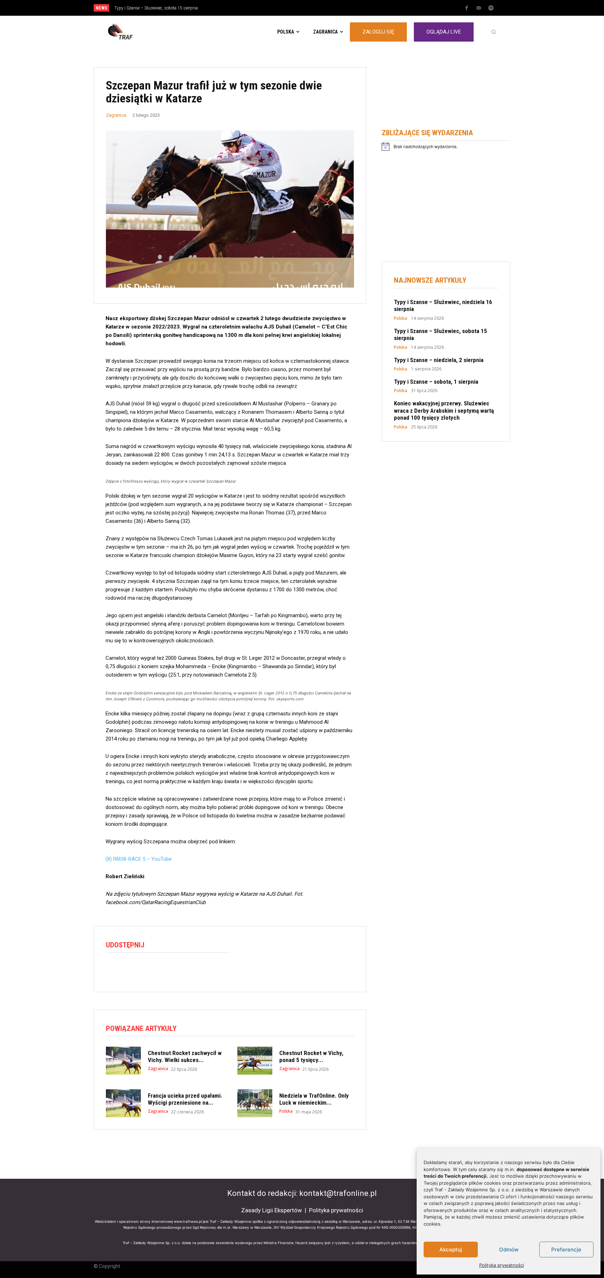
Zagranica (116, 115)
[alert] (446, 146)
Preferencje (566, 1249)
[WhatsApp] (145, 970)
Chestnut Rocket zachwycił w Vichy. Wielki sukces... (185, 1056)
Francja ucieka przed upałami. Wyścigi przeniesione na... (185, 1099)
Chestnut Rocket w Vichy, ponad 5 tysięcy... (311, 1056)
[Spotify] (491, 8)
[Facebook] (466, 8)
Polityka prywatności (501, 1265)
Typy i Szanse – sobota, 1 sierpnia (436, 381)
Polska (286, 1111)
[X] (129, 970)
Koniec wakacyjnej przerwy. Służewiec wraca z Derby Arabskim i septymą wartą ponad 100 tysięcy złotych (444, 410)
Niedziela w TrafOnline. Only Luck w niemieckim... (314, 1099)
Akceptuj (450, 1249)
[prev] (314, 7)
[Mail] (479, 8)
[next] (325, 7)
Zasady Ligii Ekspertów (271, 1210)
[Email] (161, 970)
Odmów (508, 1249)
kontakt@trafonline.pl (338, 1193)
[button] (493, 32)
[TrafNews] (140, 32)
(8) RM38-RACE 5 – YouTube (139, 859)
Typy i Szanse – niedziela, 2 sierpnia (147, 8)
